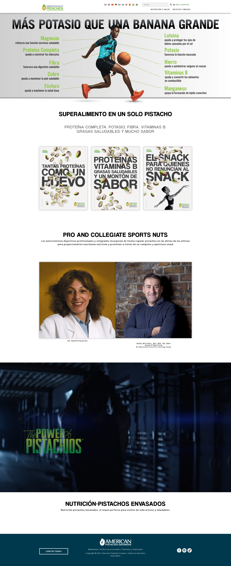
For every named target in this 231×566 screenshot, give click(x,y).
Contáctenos (54, 551)
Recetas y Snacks (181, 10)
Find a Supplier (182, 5)
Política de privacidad (110, 549)
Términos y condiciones (132, 549)
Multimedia (93, 549)
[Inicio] (52, 7)
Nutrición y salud (160, 10)
